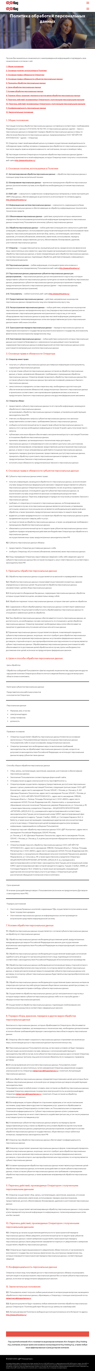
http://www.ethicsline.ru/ (25, 160)
